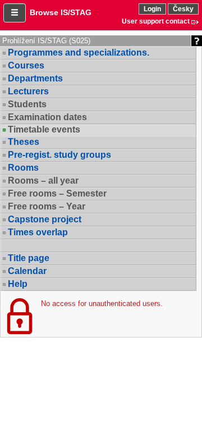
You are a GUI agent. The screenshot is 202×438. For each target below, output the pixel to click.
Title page (28, 258)
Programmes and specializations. (78, 52)
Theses (23, 142)
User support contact (156, 21)
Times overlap (38, 232)
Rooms (23, 167)
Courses (26, 65)
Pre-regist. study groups (59, 154)
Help (17, 284)
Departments (35, 78)
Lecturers (28, 91)
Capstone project (44, 219)
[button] (14, 12)
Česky (183, 9)
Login (152, 9)
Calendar (27, 271)
